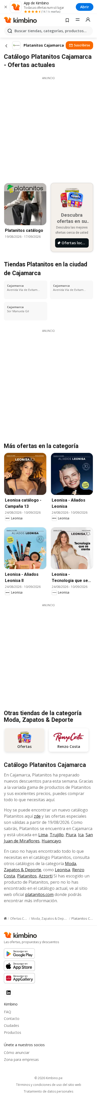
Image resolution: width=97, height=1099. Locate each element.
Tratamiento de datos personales (48, 1091)
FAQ (7, 1011)
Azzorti (46, 876)
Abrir (84, 6)
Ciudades (11, 1025)
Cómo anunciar (16, 1052)
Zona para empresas (21, 1059)
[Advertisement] (48, 128)
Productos (12, 1032)
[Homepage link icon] (5, 918)
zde (37, 816)
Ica (81, 835)
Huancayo (51, 841)
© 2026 (48, 1078)
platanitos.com (39, 894)
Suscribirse (82, 45)
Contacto (11, 1018)
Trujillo (57, 835)
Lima (43, 835)
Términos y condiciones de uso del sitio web (48, 1085)
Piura (71, 835)
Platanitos (27, 876)
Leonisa (62, 870)
